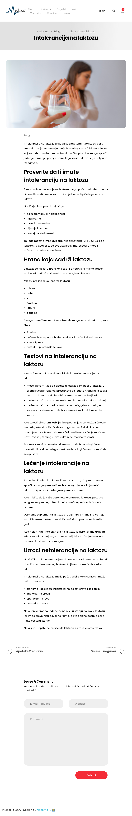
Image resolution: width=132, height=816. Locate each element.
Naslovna (42, 31)
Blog (57, 31)
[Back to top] (126, 801)
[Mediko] (16, 10)
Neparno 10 (44, 809)
